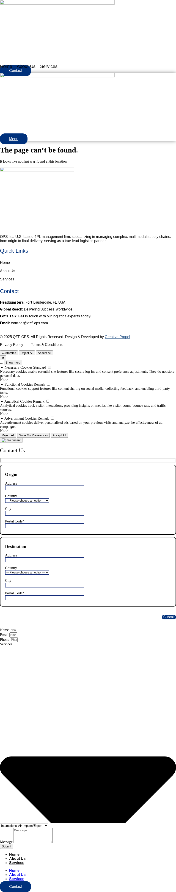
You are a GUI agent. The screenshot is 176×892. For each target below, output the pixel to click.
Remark (39, 384)
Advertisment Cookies (20, 418)
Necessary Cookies (18, 367)
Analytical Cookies (18, 401)
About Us (26, 66)
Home (6, 66)
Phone (5, 639)
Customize (9, 353)
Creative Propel (117, 337)
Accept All (44, 353)
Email (4, 635)
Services (49, 66)
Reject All (27, 353)
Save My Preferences (33, 435)
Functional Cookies (19, 384)
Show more (13, 362)
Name (5, 630)
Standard (39, 367)
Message (7, 842)
